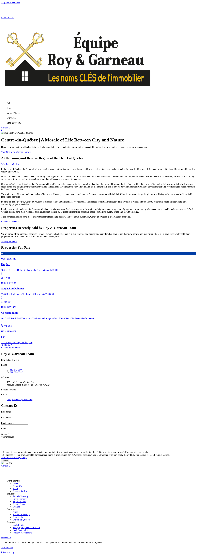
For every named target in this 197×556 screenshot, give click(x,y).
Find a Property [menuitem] (14, 123)
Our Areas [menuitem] (11, 118)
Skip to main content (10, 2)
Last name (6, 417)
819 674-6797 (16, 372)
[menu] (101, 103)
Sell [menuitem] (8, 103)
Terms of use (7, 457)
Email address (7, 423)
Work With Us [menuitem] (13, 113)
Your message (7, 437)
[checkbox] (98, 451)
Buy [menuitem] (9, 108)
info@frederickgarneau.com (19, 399)
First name (6, 412)
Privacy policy (20, 457)
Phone (4, 428)
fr (2, 130)
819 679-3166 (7, 17)
